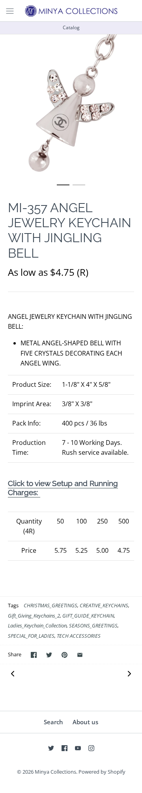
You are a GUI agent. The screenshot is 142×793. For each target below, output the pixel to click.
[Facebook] (64, 748)
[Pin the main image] (64, 655)
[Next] (129, 672)
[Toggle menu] (10, 10)
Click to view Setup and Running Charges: (63, 487)
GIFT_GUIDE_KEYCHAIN (88, 615)
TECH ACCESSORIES (79, 635)
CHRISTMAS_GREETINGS (50, 605)
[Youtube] (78, 748)
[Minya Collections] (71, 10)
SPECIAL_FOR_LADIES (31, 635)
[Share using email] (80, 655)
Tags (13, 605)
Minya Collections (55, 771)
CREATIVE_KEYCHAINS (104, 605)
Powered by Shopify (101, 771)
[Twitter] (51, 748)
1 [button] (63, 188)
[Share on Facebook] (34, 655)
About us (85, 722)
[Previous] (12, 672)
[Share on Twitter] (49, 655)
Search (53, 722)
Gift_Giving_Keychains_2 (34, 615)
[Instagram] (91, 748)
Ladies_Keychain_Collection (37, 625)
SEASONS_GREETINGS (93, 625)
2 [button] (79, 188)
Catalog (71, 27)
